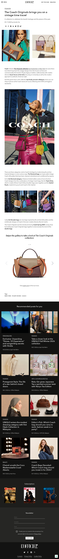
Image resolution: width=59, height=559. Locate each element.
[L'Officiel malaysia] (29, 2)
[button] (53, 263)
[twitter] (15, 26)
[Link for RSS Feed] (34, 552)
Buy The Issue (45, 2)
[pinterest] (11, 26)
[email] (6, 26)
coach (24, 296)
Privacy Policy (38, 534)
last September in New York (36, 69)
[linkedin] (13, 26)
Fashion (8, 8)
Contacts (19, 556)
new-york (8, 296)
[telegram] (20, 26)
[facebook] (8, 26)
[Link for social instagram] (31, 552)
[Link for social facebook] (28, 552)
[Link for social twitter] (24, 552)
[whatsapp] (18, 26)
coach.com (26, 285)
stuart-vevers (16, 296)
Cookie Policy (38, 556)
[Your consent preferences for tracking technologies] (56, 556)
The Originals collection (21, 69)
